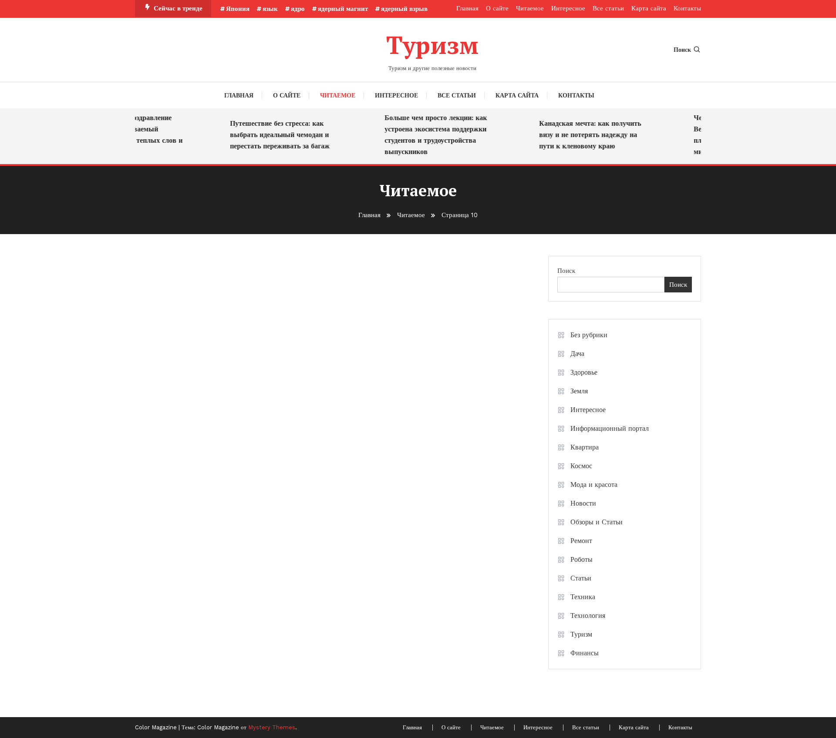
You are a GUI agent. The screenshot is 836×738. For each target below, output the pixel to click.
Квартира (584, 447)
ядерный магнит (343, 9)
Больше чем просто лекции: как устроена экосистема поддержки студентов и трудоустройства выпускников (429, 135)
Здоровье (583, 372)
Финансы (584, 653)
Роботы (581, 559)
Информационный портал (609, 428)
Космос (581, 466)
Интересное (568, 8)
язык (270, 9)
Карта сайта (648, 8)
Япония (237, 9)
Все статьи (608, 8)
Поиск (682, 49)
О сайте (497, 8)
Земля (579, 391)
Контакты (687, 8)
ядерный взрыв (404, 9)
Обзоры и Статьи (596, 522)
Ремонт (581, 541)
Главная (467, 8)
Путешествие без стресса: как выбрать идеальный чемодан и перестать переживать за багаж (273, 134)
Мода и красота (593, 484)
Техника (582, 597)
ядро (298, 9)
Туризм (432, 45)
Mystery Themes (271, 727)
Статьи (580, 578)
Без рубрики (588, 335)
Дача (577, 353)
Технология (587, 615)
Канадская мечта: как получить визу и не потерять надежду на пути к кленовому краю (583, 134)
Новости (583, 503)
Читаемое (530, 8)
